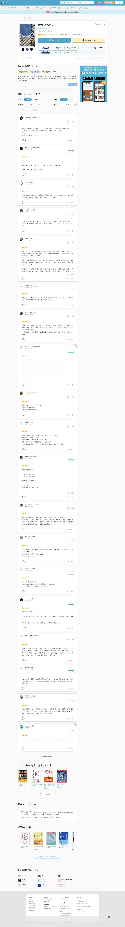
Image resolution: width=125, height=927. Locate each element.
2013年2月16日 (29, 394)
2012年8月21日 (29, 697)
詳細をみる (70, 140)
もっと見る (72, 84)
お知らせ (79, 899)
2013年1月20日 (29, 424)
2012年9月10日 (29, 538)
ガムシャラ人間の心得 (36, 784)
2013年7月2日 (28, 240)
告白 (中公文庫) (25, 846)
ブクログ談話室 (32, 905)
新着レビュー (32, 903)
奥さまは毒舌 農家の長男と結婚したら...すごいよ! (49, 786)
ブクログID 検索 (47, 908)
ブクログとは (99, 2)
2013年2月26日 (29, 314)
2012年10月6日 (29, 506)
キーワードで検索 (48, 899)
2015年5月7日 (28, 149)
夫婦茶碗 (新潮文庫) (51, 846)
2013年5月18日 (29, 287)
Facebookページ (80, 911)
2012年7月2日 (28, 727)
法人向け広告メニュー (82, 903)
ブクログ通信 (32, 909)
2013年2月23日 (29, 348)
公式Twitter (79, 909)
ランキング (31, 899)
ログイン (119, 2)
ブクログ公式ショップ (65, 908)
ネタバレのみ (33, 110)
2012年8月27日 (29, 570)
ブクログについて (64, 899)
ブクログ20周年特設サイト (66, 915)
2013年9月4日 (28, 211)
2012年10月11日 (29, 458)
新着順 (36, 99)
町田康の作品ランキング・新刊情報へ (47, 856)
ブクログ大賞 (32, 907)
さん (29, 117)
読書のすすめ (32, 910)
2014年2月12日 (29, 184)
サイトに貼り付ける (27, 57)
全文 (72, 99)
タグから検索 (47, 901)
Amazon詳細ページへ (90, 40)
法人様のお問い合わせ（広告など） (85, 906)
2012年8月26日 (29, 600)
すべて (21, 110)
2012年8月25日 (29, 637)
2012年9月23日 (29, 119)
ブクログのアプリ (64, 904)
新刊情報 (31, 901)
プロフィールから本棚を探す (50, 906)
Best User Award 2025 (65, 913)
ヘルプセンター (80, 901)
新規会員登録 (109, 2)
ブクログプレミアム (64, 906)
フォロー (71, 121)
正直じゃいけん (22, 784)
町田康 (40, 28)
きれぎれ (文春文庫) (64, 846)
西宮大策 (44, 28)
